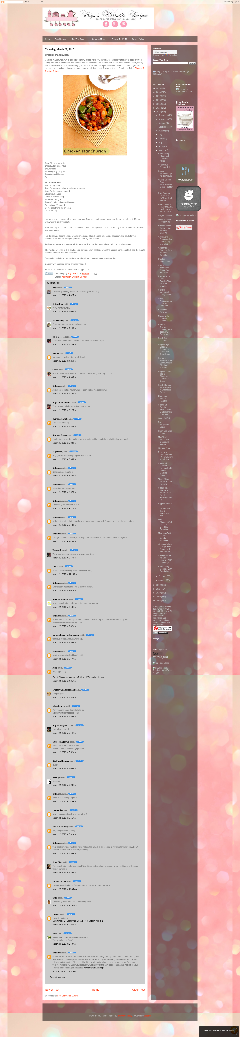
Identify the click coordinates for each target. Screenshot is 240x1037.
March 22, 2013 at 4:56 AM (64, 717)
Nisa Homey (58, 320)
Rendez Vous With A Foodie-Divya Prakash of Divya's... (165, 281)
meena (55, 353)
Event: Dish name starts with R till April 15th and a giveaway (79, 677)
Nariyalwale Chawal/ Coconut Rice (165, 318)
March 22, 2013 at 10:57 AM (64, 905)
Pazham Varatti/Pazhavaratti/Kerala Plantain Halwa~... (165, 363)
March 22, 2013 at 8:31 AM (64, 834)
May (160, 142)
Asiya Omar (58, 304)
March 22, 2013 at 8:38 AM (64, 853)
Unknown (57, 386)
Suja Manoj (57, 452)
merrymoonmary (125, 1016)
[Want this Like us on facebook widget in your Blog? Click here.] (236, 1035)
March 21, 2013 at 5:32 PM (64, 427)
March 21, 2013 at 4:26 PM (64, 361)
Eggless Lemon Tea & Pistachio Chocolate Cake (165, 376)
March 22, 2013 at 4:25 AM (64, 681)
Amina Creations (60, 599)
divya (55, 288)
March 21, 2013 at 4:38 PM (64, 377)
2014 (158, 108)
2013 (158, 112)
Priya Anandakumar (61, 402)
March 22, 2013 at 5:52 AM (64, 752)
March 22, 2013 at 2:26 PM (64, 925)
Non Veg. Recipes (79, 39)
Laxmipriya (57, 810)
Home (47, 39)
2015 (158, 104)
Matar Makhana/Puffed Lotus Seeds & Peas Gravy (165, 524)
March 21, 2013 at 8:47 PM (64, 509)
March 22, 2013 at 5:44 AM (64, 733)
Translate (173, 55)
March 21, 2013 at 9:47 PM (64, 558)
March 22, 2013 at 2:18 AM (64, 607)
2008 (158, 600)
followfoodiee (58, 706)
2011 (158, 589)
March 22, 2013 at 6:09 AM (64, 769)
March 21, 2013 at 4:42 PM (64, 394)
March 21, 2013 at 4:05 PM (64, 312)
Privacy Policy (138, 39)
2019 (158, 88)
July (160, 135)
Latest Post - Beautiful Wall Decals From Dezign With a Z (77, 921)
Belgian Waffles (165, 215)
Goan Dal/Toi (164, 418)
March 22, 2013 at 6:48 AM (64, 801)
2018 (158, 92)
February (162, 576)
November (163, 119)
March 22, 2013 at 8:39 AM (64, 873)
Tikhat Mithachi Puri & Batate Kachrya (165, 481)
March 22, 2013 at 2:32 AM (64, 626)
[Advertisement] (172, 689)
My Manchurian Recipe (94, 968)
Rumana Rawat (59, 419)
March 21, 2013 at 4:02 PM (64, 295)
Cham (55, 370)
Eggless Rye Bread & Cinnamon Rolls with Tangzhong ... (165, 349)
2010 (158, 593)
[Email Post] (95, 274)
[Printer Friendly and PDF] (49, 274)
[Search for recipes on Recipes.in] (161, 663)
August (161, 131)
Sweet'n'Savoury (60, 827)
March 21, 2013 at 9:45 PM (64, 541)
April (160, 146)
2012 (158, 585)
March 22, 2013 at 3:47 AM (64, 659)
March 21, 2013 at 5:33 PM (64, 443)
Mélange (56, 777)
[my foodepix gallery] (186, 215)
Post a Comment (57, 977)
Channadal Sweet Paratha (163, 398)
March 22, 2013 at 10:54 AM (64, 889)
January (162, 580)
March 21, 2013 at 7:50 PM (64, 476)
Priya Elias (57, 862)
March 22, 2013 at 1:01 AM (64, 590)
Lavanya (56, 914)
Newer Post (52, 989)
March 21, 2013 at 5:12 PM (64, 410)
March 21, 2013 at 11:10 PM (64, 574)
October (162, 123)
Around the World (119, 39)
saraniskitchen (59, 881)
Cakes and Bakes (99, 39)
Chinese (83, 277)
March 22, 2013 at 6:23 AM (64, 785)
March (161, 150)
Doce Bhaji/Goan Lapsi (164, 424)
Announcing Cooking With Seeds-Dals (165, 568)
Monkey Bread (164, 448)
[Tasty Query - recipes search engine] (184, 229)
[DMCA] (160, 634)
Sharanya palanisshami (63, 690)
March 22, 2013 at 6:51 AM (64, 818)
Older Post (138, 989)
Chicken (75, 277)
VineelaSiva (58, 550)
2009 (158, 597)
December (163, 115)
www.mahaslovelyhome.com (65, 635)
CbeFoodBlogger (60, 761)
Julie (54, 933)
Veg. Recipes (60, 39)
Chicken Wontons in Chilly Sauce (164, 292)
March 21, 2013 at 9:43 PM (64, 525)
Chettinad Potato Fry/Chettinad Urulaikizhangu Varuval (165, 410)
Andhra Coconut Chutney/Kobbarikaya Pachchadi (165, 329)
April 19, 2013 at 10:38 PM (64, 971)
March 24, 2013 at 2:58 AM (64, 944)
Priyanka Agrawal (60, 725)
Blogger (147, 1016)
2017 (158, 96)
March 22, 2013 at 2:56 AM (64, 643)
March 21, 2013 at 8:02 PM (64, 492)
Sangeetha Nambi (60, 742)
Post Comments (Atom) (67, 996)
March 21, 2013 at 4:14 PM (64, 328)
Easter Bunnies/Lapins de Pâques (165, 173)
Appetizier (66, 277)
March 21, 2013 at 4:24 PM (64, 344)
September (163, 127)
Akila (54, 668)
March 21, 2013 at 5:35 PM (64, 459)
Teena (55, 566)
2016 (158, 100)
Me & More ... (58, 337)
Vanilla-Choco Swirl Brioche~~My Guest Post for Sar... (165, 184)
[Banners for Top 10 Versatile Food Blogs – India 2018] (174, 74)
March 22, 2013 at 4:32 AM (64, 697)
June (160, 138)
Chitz (54, 898)
